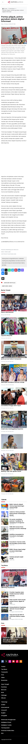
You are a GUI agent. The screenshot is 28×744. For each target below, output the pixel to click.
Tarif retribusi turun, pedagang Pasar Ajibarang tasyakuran (13, 586)
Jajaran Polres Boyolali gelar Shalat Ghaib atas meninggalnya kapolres (12, 428)
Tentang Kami (5, 728)
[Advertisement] (14, 160)
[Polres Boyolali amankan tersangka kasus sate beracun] (14, 302)
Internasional (5, 707)
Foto (2, 623)
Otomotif (4, 710)
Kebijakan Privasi (6, 722)
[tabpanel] (14, 635)
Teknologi (4, 702)
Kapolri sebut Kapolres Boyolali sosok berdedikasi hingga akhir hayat (13, 404)
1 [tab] (9, 645)
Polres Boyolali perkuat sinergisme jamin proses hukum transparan (12, 358)
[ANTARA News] (15, 2)
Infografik (4, 715)
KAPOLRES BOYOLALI (10, 282)
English (3, 713)
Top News (4, 565)
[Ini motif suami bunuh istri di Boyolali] (12, 484)
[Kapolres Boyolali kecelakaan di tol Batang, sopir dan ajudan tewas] (14, 461)
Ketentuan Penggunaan (8, 719)
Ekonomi (3, 689)
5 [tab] (18, 645)
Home (6, 8)
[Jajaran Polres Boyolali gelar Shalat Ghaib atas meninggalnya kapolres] (14, 419)
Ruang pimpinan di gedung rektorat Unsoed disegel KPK (17, 608)
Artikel (3, 704)
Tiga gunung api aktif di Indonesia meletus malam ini (17, 616)
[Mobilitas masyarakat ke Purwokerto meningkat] (4, 536)
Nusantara (4, 680)
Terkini (3, 666)
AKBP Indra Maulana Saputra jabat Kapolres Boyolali (12, 334)
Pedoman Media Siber (7, 730)
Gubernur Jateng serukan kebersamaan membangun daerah (17, 513)
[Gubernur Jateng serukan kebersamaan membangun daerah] (4, 514)
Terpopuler (4, 672)
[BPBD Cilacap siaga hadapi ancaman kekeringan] (4, 551)
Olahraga (4, 695)
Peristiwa (12, 8)
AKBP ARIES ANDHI (7, 286)
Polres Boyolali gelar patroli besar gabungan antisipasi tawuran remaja (12, 381)
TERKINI (3, 499)
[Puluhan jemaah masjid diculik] (4, 559)
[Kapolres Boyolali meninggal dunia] (12, 441)
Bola (2, 692)
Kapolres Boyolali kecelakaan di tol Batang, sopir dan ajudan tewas (12, 470)
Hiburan (3, 698)
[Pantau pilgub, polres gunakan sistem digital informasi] (14, 578)
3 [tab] (14, 645)
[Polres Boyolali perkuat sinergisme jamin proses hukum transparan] (14, 349)
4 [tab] (16, 645)
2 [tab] (11, 645)
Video (3, 677)
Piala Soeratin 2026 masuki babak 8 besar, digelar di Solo (17, 601)
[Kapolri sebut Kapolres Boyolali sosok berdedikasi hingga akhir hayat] (14, 396)
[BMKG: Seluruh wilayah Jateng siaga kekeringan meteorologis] (4, 506)
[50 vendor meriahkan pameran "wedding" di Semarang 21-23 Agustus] (4, 521)
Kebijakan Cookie (6, 725)
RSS (2, 733)
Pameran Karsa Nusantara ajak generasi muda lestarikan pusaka (13, 639)
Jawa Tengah (5, 684)
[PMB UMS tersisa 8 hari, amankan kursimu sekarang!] (4, 529)
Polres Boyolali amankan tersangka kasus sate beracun (12, 311)
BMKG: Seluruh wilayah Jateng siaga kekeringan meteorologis (16, 506)
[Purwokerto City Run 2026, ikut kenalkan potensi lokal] (4, 544)
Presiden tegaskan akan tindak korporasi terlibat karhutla (16, 593)
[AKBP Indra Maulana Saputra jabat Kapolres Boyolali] (14, 326)
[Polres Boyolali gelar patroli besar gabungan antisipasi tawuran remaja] (14, 372)
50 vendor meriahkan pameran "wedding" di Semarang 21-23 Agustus (16, 521)
